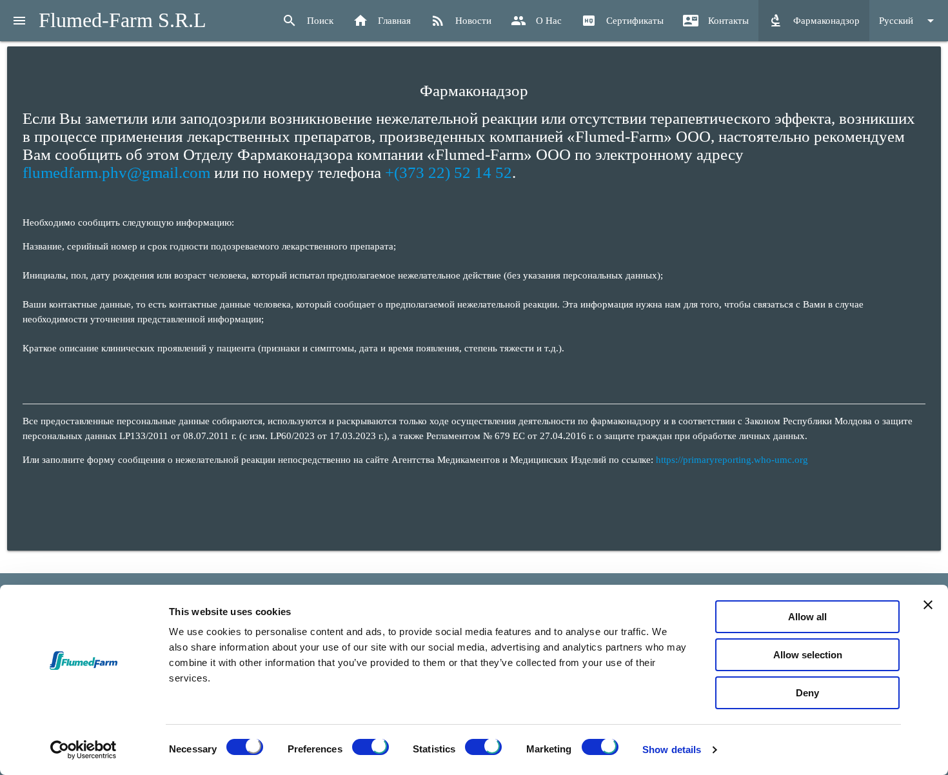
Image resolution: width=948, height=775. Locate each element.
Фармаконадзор (814, 20)
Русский (908, 20)
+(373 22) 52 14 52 (448, 172)
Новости (460, 20)
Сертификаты (622, 20)
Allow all (807, 616)
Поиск (307, 20)
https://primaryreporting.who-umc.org (732, 460)
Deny (807, 692)
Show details (671, 749)
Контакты (716, 20)
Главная (382, 20)
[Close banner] (928, 604)
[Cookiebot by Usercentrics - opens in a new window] (83, 750)
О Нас (536, 20)
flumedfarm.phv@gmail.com (116, 172)
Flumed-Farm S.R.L (122, 20)
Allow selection (807, 654)
